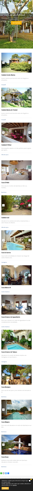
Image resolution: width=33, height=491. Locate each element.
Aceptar (5, 488)
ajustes (15, 485)
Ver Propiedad (16, 22)
